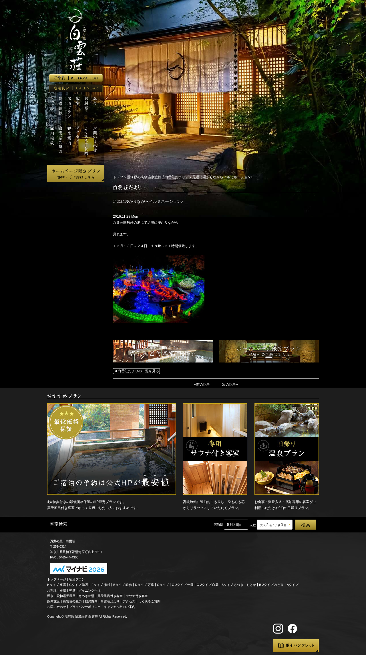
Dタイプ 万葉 (144, 584)
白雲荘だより (110, 601)
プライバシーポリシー (85, 606)
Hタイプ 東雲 (56, 584)
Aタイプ (292, 584)
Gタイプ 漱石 (78, 584)
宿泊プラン (77, 579)
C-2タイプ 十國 (183, 584)
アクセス (129, 601)
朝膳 (72, 590)
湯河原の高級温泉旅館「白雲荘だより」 (158, 177)
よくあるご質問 (149, 601)
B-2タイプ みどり (271, 584)
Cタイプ (163, 584)
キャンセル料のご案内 (119, 606)
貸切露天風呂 (66, 596)
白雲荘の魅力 (72, 601)
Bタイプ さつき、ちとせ (239, 584)
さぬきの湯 (86, 596)
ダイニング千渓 (90, 590)
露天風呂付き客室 (110, 596)
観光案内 (91, 601)
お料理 (52, 590)
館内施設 (53, 601)
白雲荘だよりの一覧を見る (138, 371)
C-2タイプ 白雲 (207, 584)
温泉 (50, 596)
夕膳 (63, 590)
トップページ (56, 579)
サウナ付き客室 (137, 596)
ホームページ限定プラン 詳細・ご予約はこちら (75, 173)
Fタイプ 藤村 (101, 584)
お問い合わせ (56, 606)
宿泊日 (218, 524)
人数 (253, 525)
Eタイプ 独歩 (122, 584)
